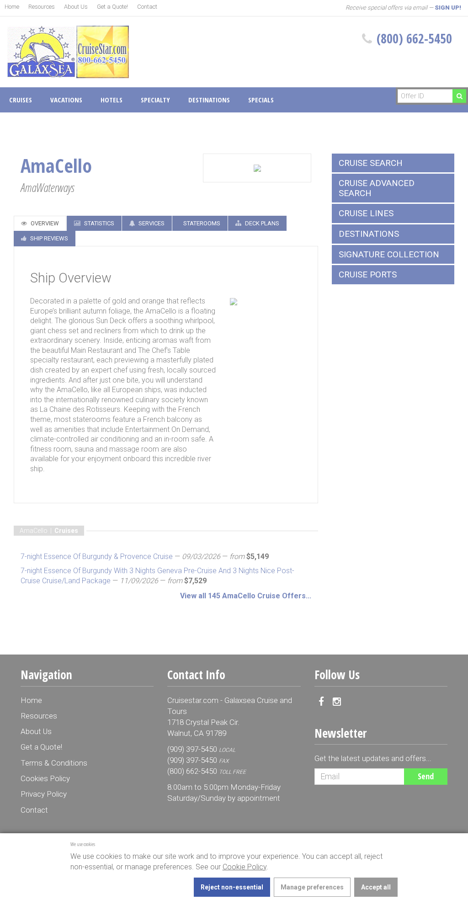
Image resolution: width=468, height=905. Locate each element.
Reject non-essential (232, 887)
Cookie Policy (244, 866)
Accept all (376, 887)
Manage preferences (312, 887)
